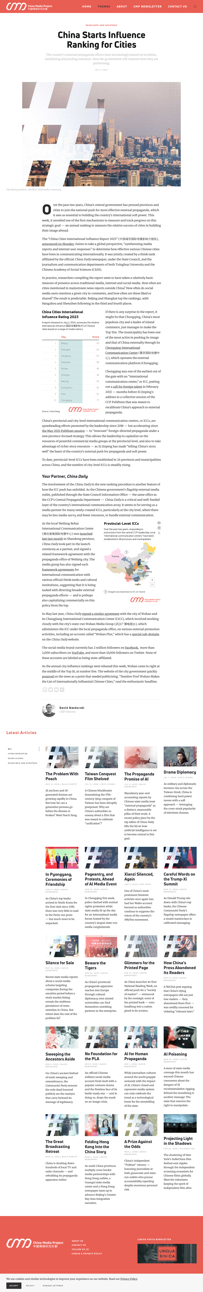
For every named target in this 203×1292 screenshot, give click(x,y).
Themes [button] (104, 6)
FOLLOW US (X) (80, 1249)
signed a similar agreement (100, 614)
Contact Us (177, 6)
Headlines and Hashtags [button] (22, 763)
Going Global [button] (16, 758)
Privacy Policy (128, 1278)
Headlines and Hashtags (101, 25)
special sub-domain (145, 634)
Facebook (131, 647)
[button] (195, 6)
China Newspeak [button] (18, 753)
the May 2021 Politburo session (63, 431)
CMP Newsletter (148, 6)
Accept (14, 1285)
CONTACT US (79, 1245)
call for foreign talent (127, 387)
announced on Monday (57, 244)
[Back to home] (30, 6)
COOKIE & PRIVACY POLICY (87, 1253)
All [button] (10, 749)
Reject (30, 1285)
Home (86, 6)
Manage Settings (53, 1285)
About (122, 6)
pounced (48, 676)
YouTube (78, 653)
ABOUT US (77, 1241)
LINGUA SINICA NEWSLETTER (154, 1239)
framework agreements (58, 569)
